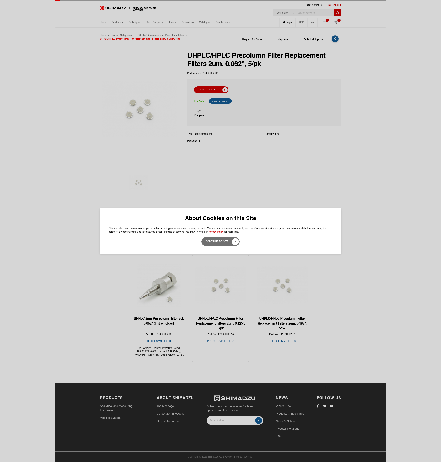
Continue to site (217, 241)
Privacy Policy (215, 232)
